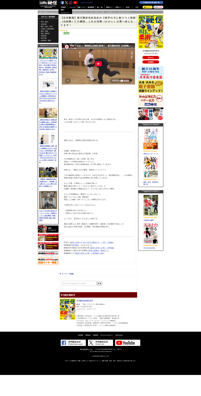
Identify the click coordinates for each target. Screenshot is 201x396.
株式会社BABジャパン (86, 349)
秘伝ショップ (147, 7)
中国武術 (44, 36)
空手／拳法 (44, 22)
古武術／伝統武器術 (47, 29)
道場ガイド (109, 7)
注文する (151, 57)
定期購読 (151, 62)
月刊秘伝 (63, 7)
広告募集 (80, 335)
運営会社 (88, 335)
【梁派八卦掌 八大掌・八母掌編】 (102, 248)
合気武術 (44, 24)
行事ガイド (118, 7)
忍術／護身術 (45, 33)
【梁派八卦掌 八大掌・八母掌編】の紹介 (89, 253)
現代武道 (44, 38)
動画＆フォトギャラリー (51, 12)
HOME (41, 12)
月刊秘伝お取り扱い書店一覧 (151, 2)
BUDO (158, 7)
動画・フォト (81, 7)
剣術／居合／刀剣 (46, 26)
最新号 (62, 10)
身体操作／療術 (46, 40)
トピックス (72, 7)
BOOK (128, 7)
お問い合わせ (119, 335)
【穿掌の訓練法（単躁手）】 (98, 250)
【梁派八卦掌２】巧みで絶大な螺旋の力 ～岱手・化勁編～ (91, 242)
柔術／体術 (44, 31)
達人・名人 (100, 7)
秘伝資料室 (91, 7)
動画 (61, 33)
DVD (137, 7)
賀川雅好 (75, 245)
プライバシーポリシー (106, 335)
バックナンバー (65, 13)
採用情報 (95, 335)
